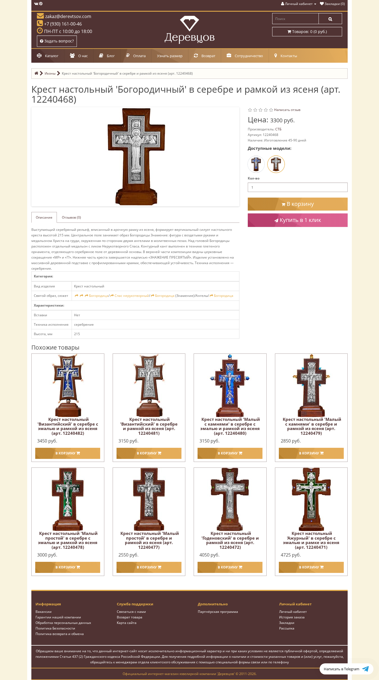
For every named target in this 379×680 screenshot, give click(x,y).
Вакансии (44, 611)
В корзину (299, 204)
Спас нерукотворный (132, 295)
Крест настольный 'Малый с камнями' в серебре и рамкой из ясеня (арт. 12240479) (312, 426)
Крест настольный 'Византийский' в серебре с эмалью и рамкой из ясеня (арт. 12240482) (67, 426)
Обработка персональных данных (63, 622)
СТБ (278, 129)
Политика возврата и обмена (60, 633)
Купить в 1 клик (299, 220)
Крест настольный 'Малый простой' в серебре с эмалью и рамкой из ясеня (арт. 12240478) (68, 540)
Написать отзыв (287, 109)
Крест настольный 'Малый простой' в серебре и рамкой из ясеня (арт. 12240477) (149, 540)
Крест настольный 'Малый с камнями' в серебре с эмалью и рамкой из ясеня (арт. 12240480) (230, 426)
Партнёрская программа (218, 611)
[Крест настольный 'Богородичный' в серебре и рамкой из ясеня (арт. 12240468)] (136, 156)
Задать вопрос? (58, 41)
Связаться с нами (131, 611)
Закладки (286, 622)
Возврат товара (129, 617)
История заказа (292, 617)
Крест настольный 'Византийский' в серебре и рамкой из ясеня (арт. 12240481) (149, 426)
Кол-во (253, 178)
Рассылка (286, 628)
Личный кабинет (293, 611)
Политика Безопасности (55, 628)
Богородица (98, 295)
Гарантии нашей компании (58, 617)
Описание (44, 217)
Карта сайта (127, 622)
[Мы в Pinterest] (40, 3)
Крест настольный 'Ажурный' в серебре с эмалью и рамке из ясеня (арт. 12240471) (311, 540)
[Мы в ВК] (36, 3)
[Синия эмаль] (256, 164)
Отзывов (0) (71, 217)
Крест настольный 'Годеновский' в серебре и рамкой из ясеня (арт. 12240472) (230, 540)
